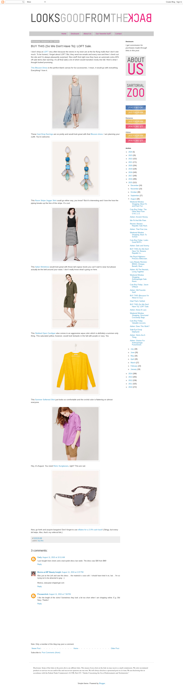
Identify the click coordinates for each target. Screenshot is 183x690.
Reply (39, 564)
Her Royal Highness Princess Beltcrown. (138, 258)
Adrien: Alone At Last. (138, 310)
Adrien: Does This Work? (139, 326)
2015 (130, 182)
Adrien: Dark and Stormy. (140, 246)
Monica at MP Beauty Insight (49, 572)
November (135, 189)
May (133, 356)
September (135, 196)
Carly (39, 557)
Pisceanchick (42, 594)
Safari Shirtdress (42, 267)
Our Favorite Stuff (103, 34)
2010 (130, 387)
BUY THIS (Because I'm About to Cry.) (139, 297)
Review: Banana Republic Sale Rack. (139, 225)
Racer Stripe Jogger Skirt (45, 200)
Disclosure (75, 34)
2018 (130, 172)
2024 (130, 152)
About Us (87, 34)
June (133, 352)
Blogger (102, 683)
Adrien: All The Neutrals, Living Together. (139, 271)
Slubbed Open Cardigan (45, 333)
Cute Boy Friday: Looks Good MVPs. (139, 241)
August (134, 199)
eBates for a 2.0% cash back (90, 530)
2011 (130, 384)
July (132, 349)
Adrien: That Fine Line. (139, 229)
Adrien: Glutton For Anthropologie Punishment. (137, 343)
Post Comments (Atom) (51, 653)
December (135, 185)
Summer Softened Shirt (45, 399)
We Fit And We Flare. (138, 220)
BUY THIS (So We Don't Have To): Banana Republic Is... (139, 251)
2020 (130, 166)
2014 (130, 374)
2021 (130, 162)
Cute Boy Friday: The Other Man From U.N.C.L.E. (138, 211)
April (133, 359)
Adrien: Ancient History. (139, 217)
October (134, 192)
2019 (130, 169)
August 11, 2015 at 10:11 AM (53, 557)
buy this (40, 541)
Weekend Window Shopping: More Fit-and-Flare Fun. (138, 204)
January (134, 369)
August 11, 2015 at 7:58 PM (60, 594)
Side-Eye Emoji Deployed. (136, 331)
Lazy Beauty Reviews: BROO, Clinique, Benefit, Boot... (138, 264)
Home (63, 34)
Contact (118, 34)
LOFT (46, 52)
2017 (130, 176)
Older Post (115, 648)
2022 (130, 159)
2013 (130, 377)
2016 (130, 179)
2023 (130, 155)
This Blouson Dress (39, 68)
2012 (130, 380)
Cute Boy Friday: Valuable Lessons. (138, 322)
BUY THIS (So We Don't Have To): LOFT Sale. (139, 305)
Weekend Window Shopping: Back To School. (138, 235)
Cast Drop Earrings (45, 134)
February (134, 366)
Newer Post (36, 648)
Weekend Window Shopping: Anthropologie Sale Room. (138, 278)
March (133, 363)
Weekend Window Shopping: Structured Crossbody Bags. (139, 315)
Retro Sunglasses (60, 466)
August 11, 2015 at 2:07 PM (72, 572)
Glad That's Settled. (137, 301)
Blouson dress (97, 134)
